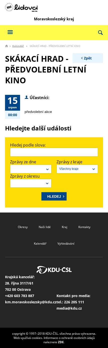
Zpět (88, 58)
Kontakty (84, 227)
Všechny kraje (69, 169)
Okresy (23, 227)
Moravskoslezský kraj (54, 18)
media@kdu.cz (69, 308)
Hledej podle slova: (28, 145)
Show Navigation (10, 32)
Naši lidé (45, 227)
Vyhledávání (66, 243)
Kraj (64, 227)
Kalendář (18, 46)
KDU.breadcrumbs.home (6, 46)
